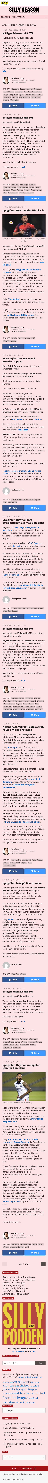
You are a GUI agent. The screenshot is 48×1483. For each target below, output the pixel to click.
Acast (33, 1351)
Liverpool (32, 1389)
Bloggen (5, 17)
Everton (32, 1386)
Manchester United (31, 1393)
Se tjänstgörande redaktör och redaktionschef (23, 1474)
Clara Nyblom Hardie (19, 599)
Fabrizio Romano (10, 574)
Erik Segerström (17, 490)
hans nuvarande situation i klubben (22, 821)
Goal (10, 919)
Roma (13, 1403)
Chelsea (24, 1385)
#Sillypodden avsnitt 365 (17, 628)
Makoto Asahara (17, 78)
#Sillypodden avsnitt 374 (17, 33)
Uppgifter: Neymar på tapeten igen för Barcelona (21, 1066)
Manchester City (10, 1393)
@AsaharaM (21, 82)
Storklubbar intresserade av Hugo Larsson (23, 1439)
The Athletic (14, 299)
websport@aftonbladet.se (30, 1377)
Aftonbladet (18, 1351)
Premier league (15, 1397)
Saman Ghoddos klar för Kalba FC (18, 1428)
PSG (30, 1398)
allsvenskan (7, 1382)
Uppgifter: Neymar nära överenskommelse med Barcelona (23, 521)
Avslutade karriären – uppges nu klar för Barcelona (22, 1433)
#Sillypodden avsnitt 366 (17, 117)
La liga (16, 1389)
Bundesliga (14, 1386)
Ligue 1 (23, 1389)
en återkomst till (20, 315)
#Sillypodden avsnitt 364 (17, 991)
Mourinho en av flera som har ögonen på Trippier (22, 1445)
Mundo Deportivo (11, 1201)
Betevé (16, 546)
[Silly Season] (24, 10)
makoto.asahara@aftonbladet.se (23, 80)
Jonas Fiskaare (16, 964)
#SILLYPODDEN (18, 17)
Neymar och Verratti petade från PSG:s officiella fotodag (23, 728)
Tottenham (29, 1402)
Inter (37, 1386)
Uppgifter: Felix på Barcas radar (22, 883)
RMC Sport (23, 429)
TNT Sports (34, 543)
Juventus (7, 1389)
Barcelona (27, 1381)
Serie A (20, 1402)
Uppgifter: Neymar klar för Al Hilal (23, 210)
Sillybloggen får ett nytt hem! (16, 1423)
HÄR (4, 71)
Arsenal (16, 1382)
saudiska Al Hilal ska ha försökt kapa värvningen (22, 586)
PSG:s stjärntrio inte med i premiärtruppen (18, 360)
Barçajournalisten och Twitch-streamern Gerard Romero (20, 1140)
